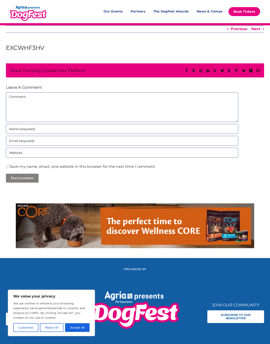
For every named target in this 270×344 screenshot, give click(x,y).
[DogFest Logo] (28, 6)
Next (256, 29)
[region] (51, 313)
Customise (25, 327)
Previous (239, 29)
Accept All (77, 327)
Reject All (52, 327)
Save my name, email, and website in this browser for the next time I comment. (83, 166)
